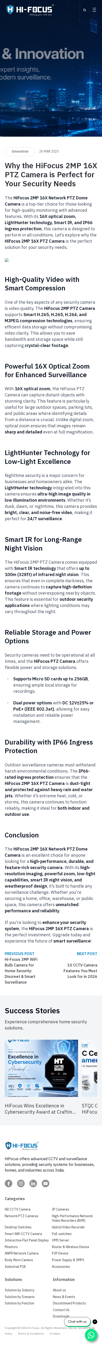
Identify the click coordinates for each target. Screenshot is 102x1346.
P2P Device (60, 1253)
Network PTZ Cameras (21, 1216)
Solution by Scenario (20, 1297)
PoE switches (62, 1234)
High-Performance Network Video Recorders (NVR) (72, 1218)
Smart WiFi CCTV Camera (23, 1234)
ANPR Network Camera (22, 1253)
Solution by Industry (19, 1290)
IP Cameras (60, 1209)
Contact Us (61, 1310)
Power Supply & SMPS (68, 1260)
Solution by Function (19, 1303)
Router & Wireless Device (70, 1247)
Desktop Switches (18, 1227)
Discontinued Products (69, 1303)
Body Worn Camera (19, 1260)
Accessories (61, 1266)
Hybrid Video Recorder (68, 1227)
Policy (8, 1333)
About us (59, 1290)
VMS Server (60, 1240)
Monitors (11, 1247)
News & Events (64, 1297)
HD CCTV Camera (18, 1209)
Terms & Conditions (31, 1333)
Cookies (55, 1333)
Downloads (61, 1316)
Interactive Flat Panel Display (27, 1240)
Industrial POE (15, 1266)
